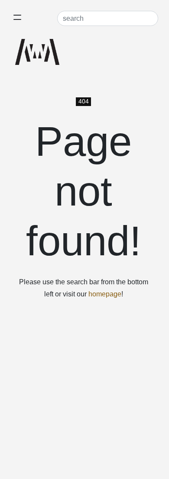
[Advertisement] (84, 391)
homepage (104, 294)
